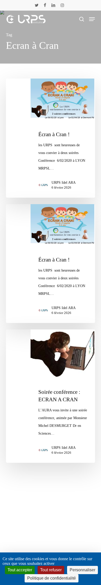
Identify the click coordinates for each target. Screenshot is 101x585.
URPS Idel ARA (64, 182)
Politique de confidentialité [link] (51, 578)
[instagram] (62, 5)
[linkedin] (53, 5)
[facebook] (45, 5)
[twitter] (37, 5)
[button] (92, 19)
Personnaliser (82, 570)
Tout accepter (20, 570)
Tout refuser (51, 570)
